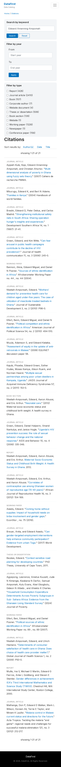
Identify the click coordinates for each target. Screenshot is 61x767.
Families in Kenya (17, 195)
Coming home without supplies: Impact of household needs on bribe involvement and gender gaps (28, 513)
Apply (13, 75)
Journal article (21, 95)
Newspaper (17, 128)
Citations (15, 13)
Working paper (21, 124)
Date (39, 147)
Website (15, 120)
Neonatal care (33, 403)
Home (6, 13)
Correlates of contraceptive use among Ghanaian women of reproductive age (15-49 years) (30, 486)
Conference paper (22, 132)
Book (15, 99)
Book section (19, 116)
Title (48, 147)
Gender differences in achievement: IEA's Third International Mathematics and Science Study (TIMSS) (30, 682)
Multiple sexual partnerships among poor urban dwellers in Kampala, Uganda (30, 377)
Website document (21, 107)
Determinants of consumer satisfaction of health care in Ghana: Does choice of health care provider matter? (29, 648)
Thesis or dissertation (24, 112)
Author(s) (28, 147)
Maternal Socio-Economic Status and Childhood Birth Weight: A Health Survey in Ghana (30, 463)
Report (16, 91)
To (10, 62)
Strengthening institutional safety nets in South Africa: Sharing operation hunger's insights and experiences (29, 218)
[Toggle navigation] (55, 5)
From (11, 49)
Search (12, 36)
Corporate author (20, 103)
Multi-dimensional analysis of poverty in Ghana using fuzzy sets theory (29, 172)
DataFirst (10, 3)
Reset (24, 36)
